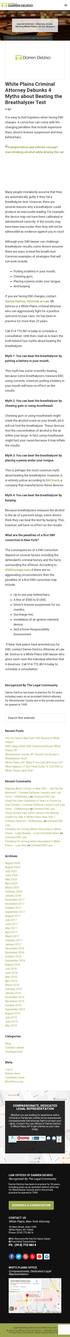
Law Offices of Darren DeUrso (28, 1330)
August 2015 (12, 1013)
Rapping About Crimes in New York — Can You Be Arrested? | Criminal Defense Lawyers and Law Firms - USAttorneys (34, 792)
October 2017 (13, 907)
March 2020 (12, 887)
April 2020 (11, 883)
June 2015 (11, 1021)
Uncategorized (13, 1051)
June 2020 (11, 875)
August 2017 (12, 916)
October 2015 (13, 1005)
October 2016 (13, 956)
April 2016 (11, 981)
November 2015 (14, 1001)
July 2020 (11, 871)
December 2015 (14, 997)
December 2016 (14, 948)
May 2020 (11, 879)
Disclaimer (28, 1332)
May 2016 (11, 976)
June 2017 (11, 924)
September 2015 (15, 1009)
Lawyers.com (47, 1257)
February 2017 (13, 940)
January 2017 (13, 944)
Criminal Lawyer (14, 1047)
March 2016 (12, 985)
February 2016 (13, 989)
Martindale (39, 1257)
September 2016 (15, 960)
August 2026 (12, 863)
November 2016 (14, 952)
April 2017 (11, 932)
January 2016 (13, 993)
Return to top (55, 1332)
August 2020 (12, 867)
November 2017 (14, 903)
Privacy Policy (15, 1332)
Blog (8, 1043)
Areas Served (41, 1332)
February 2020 (13, 891)
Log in (8, 1069)
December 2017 (14, 899)
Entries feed (12, 1073)
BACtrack (52, 480)
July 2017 (11, 920)
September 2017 (15, 911)
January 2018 (13, 895)
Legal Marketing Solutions (25, 1328)
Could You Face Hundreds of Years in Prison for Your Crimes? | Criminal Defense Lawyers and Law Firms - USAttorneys (35, 804)
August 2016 (12, 964)
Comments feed (14, 1077)
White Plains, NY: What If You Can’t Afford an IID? (34, 762)
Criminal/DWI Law (44, 796)
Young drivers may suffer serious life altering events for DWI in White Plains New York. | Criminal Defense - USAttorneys (32, 817)
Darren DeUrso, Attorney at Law (27, 301)
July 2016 (11, 968)
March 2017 (12, 936)
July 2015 (11, 1017)
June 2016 (11, 972)
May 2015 (11, 1025)
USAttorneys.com (17, 570)
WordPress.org (14, 1081)
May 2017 (11, 928)
